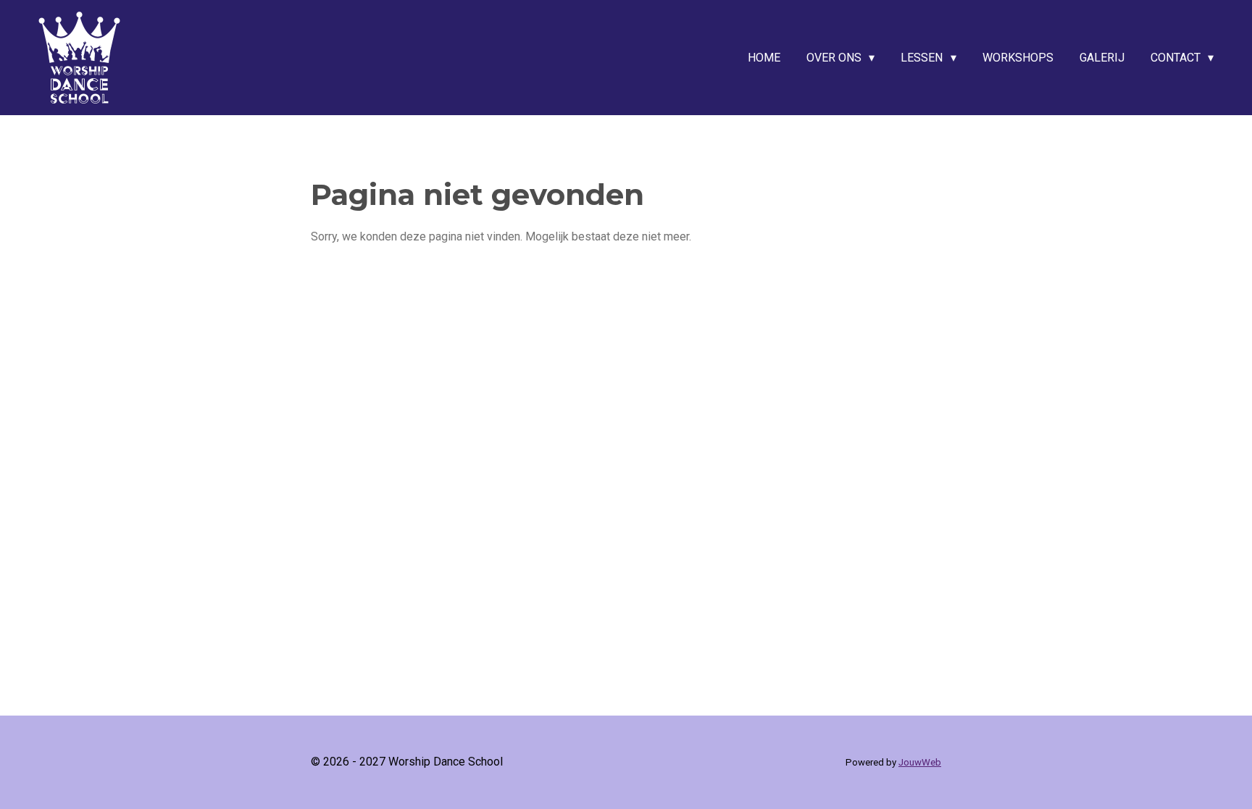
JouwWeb (919, 762)
